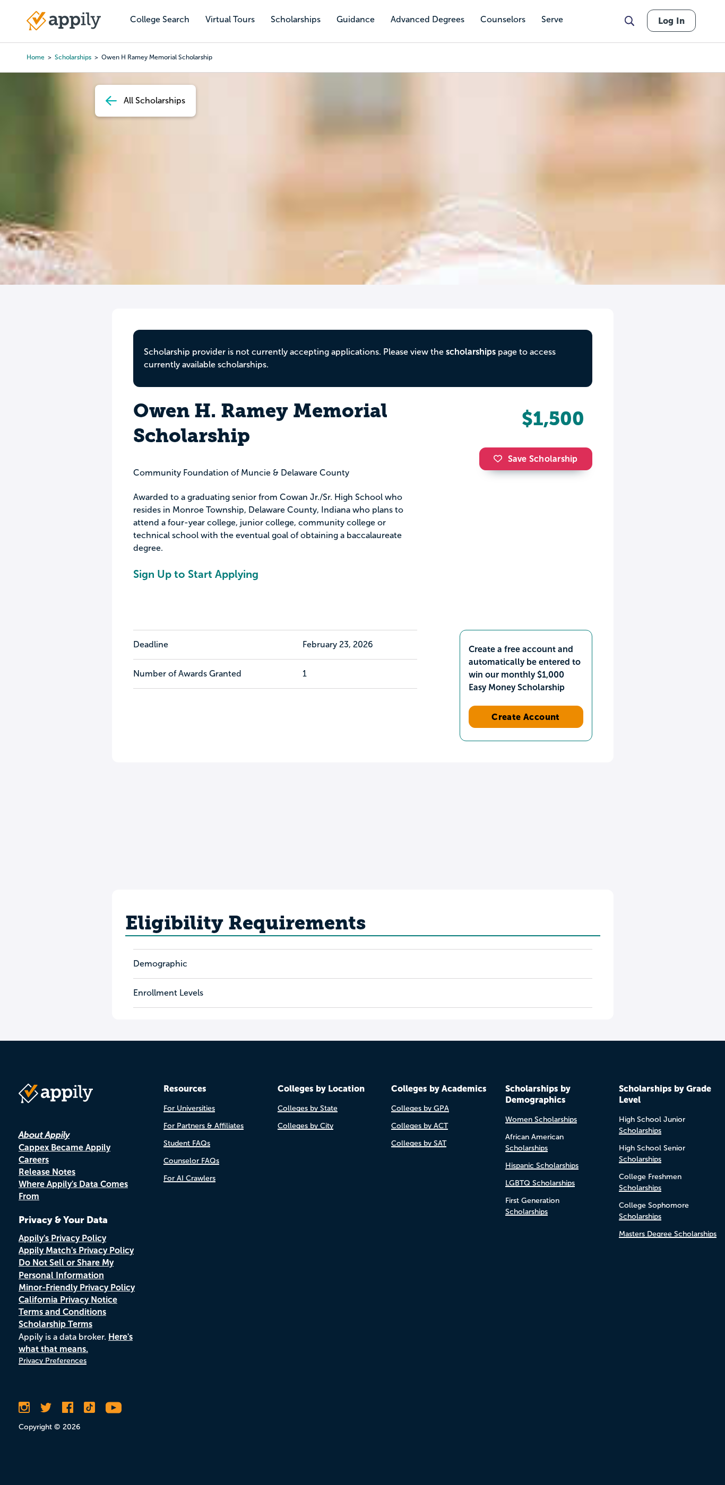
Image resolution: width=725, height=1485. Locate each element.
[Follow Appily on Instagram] (24, 1408)
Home (36, 57)
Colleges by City (305, 1126)
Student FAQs (186, 1143)
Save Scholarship (543, 458)
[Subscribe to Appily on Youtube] (114, 1408)
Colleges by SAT (418, 1143)
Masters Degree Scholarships (668, 1234)
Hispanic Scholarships (542, 1166)
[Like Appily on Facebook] (67, 1408)
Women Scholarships (541, 1119)
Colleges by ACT (419, 1126)
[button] (500, 458)
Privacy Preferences (53, 1361)
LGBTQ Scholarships (540, 1183)
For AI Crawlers (189, 1178)
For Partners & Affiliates (203, 1126)
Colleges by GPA (420, 1108)
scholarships (471, 351)
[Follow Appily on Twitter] (45, 1408)
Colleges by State (308, 1108)
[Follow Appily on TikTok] (89, 1408)
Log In (671, 20)
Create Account (525, 717)
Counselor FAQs (191, 1161)
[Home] (64, 21)
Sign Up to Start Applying (195, 574)
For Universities (189, 1108)
